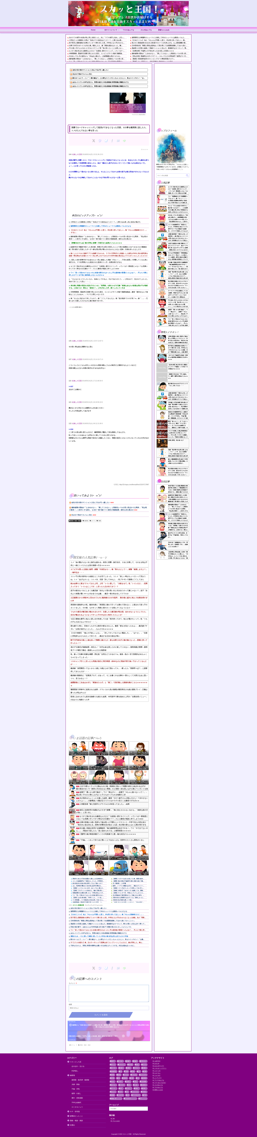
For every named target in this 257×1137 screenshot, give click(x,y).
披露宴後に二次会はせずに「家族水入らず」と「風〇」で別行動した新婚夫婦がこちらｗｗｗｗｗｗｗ (109, 684)
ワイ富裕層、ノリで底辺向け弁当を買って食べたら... (88, 900)
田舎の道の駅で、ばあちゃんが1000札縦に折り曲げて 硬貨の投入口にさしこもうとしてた (101, 927)
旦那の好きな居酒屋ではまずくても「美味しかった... (128, 897)
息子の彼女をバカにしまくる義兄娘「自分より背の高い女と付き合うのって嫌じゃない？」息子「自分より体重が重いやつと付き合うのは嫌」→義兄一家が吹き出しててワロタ (109, 592)
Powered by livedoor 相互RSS (80, 90)
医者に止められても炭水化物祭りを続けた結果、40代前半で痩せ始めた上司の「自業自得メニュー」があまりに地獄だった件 (109, 698)
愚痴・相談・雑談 (76, 520)
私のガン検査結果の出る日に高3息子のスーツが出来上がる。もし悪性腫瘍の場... (159, 43)
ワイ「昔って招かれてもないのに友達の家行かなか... (88, 895)
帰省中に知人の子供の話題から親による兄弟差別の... (88, 878)
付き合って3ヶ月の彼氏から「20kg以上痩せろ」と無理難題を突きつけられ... (95, 56)
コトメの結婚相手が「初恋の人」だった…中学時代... (88, 881)
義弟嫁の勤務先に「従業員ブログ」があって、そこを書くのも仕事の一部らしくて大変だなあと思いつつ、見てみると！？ (109, 677)
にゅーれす (157, 1075)
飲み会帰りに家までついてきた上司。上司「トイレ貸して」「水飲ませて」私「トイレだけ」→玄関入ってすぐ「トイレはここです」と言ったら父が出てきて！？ (109, 585)
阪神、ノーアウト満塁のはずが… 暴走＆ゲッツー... (128, 886)
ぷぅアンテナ (158, 1078)
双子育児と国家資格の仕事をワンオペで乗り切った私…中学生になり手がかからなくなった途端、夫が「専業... (108, 917)
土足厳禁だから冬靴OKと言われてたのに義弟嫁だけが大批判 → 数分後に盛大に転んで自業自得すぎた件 (109, 599)
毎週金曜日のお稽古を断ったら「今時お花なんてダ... (88, 893)
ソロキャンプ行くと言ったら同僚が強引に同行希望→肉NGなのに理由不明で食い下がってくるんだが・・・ (108, 662)
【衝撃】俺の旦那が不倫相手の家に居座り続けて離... (128, 881)
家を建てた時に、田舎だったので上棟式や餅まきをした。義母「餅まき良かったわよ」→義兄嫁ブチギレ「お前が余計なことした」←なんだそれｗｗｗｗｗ (109, 627)
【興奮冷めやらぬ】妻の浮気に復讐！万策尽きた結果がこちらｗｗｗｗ (96, 243)
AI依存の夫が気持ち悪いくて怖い (122, 900)
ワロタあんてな (158, 1087)
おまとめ (156, 1063)
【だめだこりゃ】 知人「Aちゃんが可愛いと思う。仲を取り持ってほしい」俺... (159, 40)
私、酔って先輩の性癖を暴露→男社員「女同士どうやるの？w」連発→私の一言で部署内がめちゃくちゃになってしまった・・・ (109, 655)
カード (93, 520)
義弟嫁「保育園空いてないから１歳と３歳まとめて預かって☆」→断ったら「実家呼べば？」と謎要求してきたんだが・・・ (109, 669)
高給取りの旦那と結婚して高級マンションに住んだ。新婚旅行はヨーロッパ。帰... (159, 48)
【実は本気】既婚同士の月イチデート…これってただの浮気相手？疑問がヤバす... (159, 56)
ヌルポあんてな (158, 1085)
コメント (73, 983)
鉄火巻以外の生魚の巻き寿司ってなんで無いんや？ (88, 883)
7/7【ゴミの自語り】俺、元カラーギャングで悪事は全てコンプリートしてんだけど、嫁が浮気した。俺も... (107, 942)
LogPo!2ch (157, 1061)
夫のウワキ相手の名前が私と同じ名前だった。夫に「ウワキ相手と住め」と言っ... (96, 37)
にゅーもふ (157, 1073)
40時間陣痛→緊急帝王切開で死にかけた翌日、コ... (88, 902)
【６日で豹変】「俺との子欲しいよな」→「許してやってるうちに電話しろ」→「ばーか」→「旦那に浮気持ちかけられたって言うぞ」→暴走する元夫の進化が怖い (109, 634)
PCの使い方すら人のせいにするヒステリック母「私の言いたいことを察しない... (96, 48)
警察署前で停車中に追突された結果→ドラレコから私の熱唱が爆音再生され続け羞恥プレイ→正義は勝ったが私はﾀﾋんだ (109, 691)
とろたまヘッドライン (160, 1068)
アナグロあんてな (159, 1080)
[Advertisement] (90, 107)
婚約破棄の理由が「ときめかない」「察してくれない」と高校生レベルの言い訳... (96, 59)
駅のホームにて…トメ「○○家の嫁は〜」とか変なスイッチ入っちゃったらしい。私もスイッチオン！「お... (109, 78)
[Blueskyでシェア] (106, 140)
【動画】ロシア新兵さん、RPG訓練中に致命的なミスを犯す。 (153, 61)
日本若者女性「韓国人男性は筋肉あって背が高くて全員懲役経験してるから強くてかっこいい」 (103, 920)
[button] (187, 175)
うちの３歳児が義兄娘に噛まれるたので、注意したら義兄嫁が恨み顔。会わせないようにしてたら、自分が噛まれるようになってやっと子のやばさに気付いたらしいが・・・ (109, 613)
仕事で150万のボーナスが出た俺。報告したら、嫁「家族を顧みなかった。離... (95, 45)
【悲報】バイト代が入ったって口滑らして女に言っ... (128, 888)
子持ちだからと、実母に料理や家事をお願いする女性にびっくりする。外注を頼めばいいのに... (103, 945)
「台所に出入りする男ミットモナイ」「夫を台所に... (128, 902)
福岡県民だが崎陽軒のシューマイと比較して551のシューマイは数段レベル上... (158, 37)
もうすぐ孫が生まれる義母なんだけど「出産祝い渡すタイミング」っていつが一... (96, 51)
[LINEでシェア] (124, 140)
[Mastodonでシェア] (99, 140)
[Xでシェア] (93, 140)
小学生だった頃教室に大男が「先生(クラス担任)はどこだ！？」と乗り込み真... (95, 40)
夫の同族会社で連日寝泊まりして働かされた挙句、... (128, 895)
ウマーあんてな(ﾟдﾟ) (160, 1082)
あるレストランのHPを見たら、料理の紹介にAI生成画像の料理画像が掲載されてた (101, 82)
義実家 (86, 520)
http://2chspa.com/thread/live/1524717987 (134, 484)
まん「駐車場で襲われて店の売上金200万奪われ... (87, 886)
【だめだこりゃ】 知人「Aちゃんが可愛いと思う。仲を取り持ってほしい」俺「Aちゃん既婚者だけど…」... (107, 914)
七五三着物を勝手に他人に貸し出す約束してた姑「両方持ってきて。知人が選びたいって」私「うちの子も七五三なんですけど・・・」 (109, 620)
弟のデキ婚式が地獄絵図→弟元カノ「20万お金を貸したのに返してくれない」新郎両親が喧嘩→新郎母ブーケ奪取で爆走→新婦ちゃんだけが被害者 (109, 648)
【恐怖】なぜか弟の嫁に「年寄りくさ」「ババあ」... (88, 897)
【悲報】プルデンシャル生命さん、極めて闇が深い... (88, 890)
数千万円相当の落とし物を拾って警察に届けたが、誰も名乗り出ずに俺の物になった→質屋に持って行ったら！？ (109, 641)
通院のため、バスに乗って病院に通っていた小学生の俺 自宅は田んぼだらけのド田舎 (99, 936)
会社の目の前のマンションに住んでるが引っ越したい (91, 70)
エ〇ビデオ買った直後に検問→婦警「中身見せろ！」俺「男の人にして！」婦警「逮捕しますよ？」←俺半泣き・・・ (109, 570)
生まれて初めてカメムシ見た (82, 74)
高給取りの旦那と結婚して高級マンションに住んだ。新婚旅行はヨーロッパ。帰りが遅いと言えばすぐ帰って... (108, 924)
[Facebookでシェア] (112, 140)
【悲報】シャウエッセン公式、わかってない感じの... (88, 888)
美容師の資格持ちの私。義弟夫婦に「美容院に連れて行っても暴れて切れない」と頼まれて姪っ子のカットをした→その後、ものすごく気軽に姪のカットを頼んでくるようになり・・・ (109, 606)
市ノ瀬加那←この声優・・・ (121, 883)
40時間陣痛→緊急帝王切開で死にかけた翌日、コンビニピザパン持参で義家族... (96, 53)
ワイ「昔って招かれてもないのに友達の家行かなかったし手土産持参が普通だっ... (96, 61)
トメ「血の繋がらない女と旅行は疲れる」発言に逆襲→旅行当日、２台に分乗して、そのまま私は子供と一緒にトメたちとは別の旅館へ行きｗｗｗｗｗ (109, 563)
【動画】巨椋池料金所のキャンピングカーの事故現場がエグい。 (153, 59)
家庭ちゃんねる (158, 1089)
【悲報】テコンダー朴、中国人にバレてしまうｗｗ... (128, 893)
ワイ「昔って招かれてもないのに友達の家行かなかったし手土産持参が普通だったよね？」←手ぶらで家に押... (108, 930)
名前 (70, 1004)
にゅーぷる (157, 1070)
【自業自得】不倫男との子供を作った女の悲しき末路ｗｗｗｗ (153, 51)
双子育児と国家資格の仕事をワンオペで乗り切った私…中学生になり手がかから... (96, 43)
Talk (113, 1118)
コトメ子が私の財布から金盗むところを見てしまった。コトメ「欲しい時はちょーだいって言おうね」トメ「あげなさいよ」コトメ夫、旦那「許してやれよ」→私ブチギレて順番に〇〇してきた (108, 577)
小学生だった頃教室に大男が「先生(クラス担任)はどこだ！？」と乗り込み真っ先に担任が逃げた (106, 222)
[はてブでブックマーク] (118, 140)
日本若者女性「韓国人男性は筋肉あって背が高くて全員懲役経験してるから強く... (159, 45)
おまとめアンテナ (159, 1066)
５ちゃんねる (116, 1121)
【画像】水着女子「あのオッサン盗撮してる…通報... (128, 890)
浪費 (99, 520)
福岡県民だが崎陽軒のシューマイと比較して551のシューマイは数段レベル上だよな (101, 226)
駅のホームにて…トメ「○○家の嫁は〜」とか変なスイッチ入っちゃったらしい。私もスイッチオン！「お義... (107, 939)
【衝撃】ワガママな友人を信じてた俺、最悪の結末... (128, 878)
